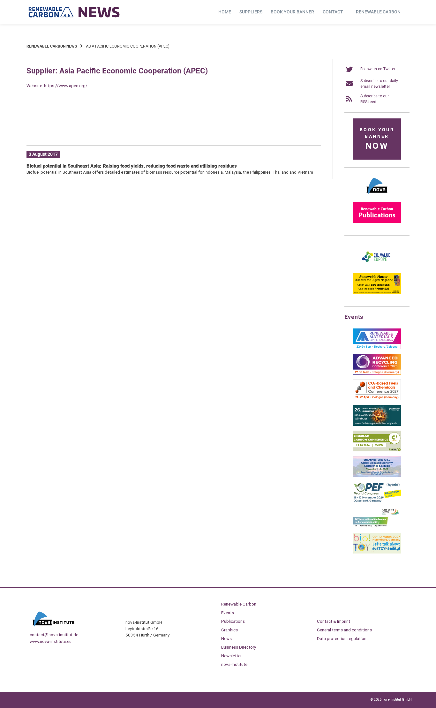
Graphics (229, 629)
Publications (233, 621)
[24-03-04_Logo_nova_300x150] (377, 196)
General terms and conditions (344, 629)
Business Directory (238, 647)
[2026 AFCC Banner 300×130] (377, 475)
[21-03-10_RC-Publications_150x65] (377, 221)
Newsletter (231, 655)
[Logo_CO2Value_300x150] (377, 267)
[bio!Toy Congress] (377, 552)
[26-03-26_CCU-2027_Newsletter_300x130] (377, 399)
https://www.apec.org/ (65, 85)
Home (224, 11)
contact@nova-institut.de (54, 634)
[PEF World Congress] (377, 501)
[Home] (74, 12)
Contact (333, 11)
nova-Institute (234, 664)
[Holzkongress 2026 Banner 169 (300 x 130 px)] (377, 424)
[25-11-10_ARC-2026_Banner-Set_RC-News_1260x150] (173, 130)
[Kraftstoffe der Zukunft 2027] (377, 526)
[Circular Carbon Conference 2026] (377, 450)
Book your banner (292, 11)
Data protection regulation (341, 638)
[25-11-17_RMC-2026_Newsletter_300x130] (377, 348)
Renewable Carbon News (51, 46)
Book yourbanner (377, 139)
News (226, 638)
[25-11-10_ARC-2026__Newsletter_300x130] (377, 373)
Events (227, 612)
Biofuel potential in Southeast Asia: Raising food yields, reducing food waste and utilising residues (131, 166)
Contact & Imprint (333, 621)
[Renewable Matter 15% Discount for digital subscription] (377, 292)
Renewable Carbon (378, 11)
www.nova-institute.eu (50, 641)
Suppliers (250, 11)
